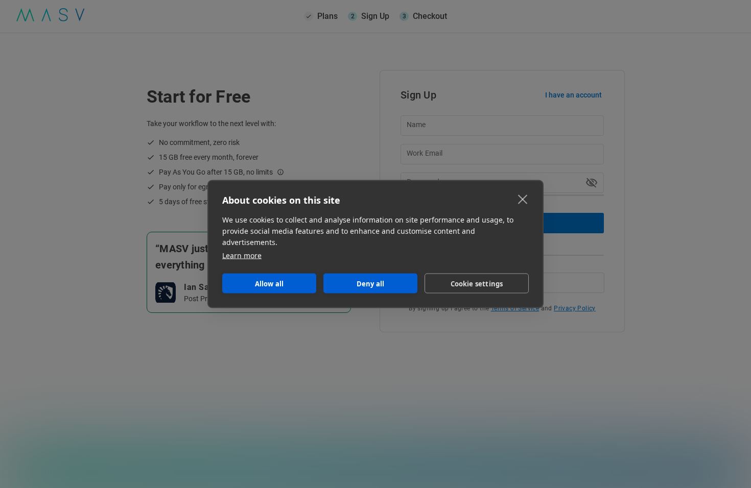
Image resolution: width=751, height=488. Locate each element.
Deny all (371, 283)
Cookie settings (477, 283)
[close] (523, 199)
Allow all (269, 283)
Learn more (242, 255)
